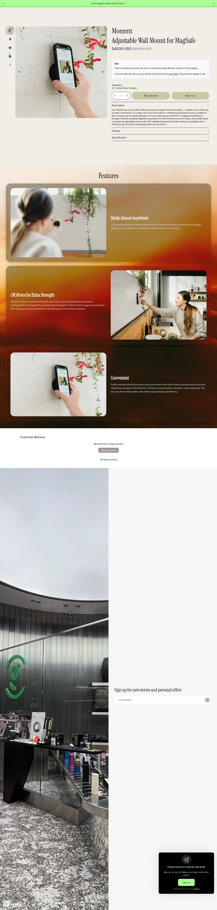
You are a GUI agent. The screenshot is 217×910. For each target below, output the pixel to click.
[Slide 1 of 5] (10, 30)
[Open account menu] (195, 16)
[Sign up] (207, 700)
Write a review (108, 450)
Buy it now (190, 95)
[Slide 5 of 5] (10, 64)
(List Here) (173, 74)
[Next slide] (214, 3)
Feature (116, 130)
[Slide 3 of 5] (10, 47)
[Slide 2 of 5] (10, 39)
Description (118, 105)
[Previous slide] (3, 3)
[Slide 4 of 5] (10, 56)
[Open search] (189, 16)
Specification (119, 137)
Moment (122, 31)
